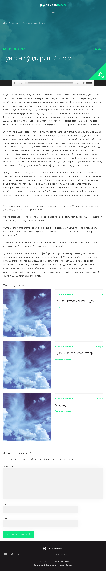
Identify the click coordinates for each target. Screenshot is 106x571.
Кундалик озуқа (14, 48)
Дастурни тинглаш (63, 307)
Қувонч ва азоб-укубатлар (74, 353)
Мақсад (60, 405)
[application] (53, 83)
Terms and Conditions (45, 565)
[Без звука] (83, 83)
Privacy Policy (65, 565)
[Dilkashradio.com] (53, 3)
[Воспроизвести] (14, 83)
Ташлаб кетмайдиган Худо (74, 301)
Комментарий (9, 466)
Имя (5, 504)
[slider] (89, 82)
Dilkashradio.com (60, 561)
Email (6, 518)
